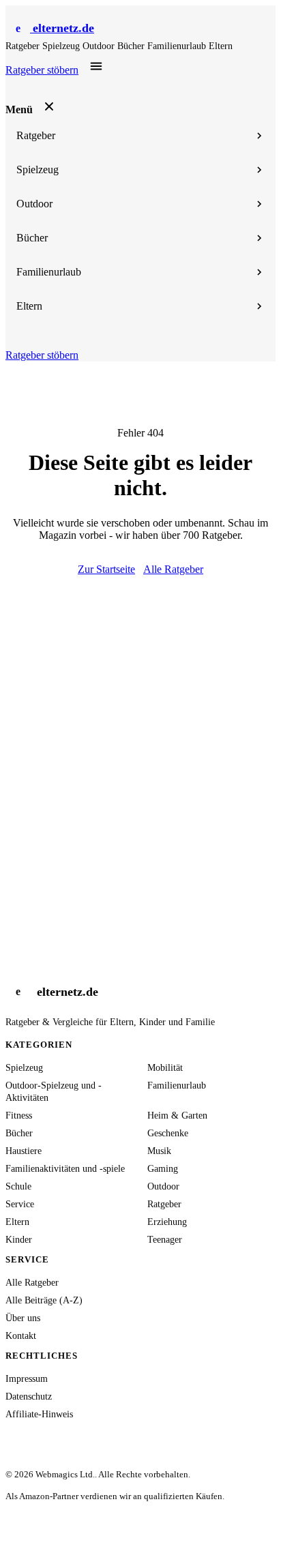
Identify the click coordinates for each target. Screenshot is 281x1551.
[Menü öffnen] (96, 67)
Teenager (164, 1240)
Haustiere (23, 1151)
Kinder (18, 1240)
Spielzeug (62, 46)
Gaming (162, 1169)
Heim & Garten (177, 1115)
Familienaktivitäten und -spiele (65, 1169)
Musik (159, 1151)
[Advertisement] (140, 722)
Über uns (22, 1318)
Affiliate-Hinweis (39, 1414)
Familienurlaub (178, 46)
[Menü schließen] (49, 106)
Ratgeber (23, 46)
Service (19, 1204)
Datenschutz (28, 1396)
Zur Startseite (106, 569)
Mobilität (165, 1068)
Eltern (221, 46)
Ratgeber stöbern (41, 70)
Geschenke (167, 1133)
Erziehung (167, 1222)
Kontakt (20, 1336)
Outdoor (100, 46)
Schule (18, 1186)
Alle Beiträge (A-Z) (44, 1300)
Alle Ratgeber (173, 569)
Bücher (132, 46)
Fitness (18, 1115)
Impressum (26, 1379)
